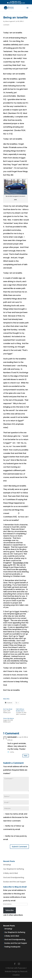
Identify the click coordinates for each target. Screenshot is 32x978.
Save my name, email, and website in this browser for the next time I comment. (15, 817)
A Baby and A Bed (10, 873)
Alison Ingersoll (10, 21)
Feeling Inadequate (12, 947)
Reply (25, 756)
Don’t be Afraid (7, 709)
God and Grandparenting (13, 877)
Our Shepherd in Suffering (13, 869)
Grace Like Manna (8, 718)
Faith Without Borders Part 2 (20, 710)
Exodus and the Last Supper (14, 882)
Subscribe (10, 910)
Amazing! (7, 865)
